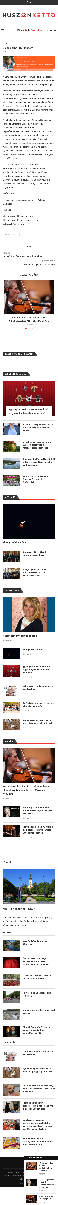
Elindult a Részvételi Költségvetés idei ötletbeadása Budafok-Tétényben (38, 1141)
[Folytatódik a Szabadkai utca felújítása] (11, 997)
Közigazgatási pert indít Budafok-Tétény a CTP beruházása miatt (34, 572)
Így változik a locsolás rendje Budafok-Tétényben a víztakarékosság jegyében (37, 445)
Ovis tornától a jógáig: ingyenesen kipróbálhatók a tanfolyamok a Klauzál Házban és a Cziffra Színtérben (37, 1124)
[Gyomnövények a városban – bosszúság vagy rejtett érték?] (11, 724)
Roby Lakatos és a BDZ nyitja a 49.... (47, 1197)
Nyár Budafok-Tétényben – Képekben (36, 943)
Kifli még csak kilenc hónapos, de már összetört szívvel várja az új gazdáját (39, 1088)
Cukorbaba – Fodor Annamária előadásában (38, 687)
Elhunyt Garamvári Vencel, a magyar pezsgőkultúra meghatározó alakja (36, 1030)
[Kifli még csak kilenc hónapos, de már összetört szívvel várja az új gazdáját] (11, 1090)
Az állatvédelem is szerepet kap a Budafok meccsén (38, 704)
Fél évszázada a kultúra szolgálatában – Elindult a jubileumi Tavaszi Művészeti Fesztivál (26, 790)
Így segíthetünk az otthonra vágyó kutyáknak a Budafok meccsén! (36, 669)
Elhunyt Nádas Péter (33, 649)
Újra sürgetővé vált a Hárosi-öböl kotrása (39, 1011)
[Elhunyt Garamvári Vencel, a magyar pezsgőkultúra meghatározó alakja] (11, 1031)
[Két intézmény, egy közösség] (29, 614)
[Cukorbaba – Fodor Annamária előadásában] (11, 690)
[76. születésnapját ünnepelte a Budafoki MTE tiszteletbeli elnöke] (11, 429)
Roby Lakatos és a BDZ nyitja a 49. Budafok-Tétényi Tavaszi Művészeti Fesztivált (38, 830)
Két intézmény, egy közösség (20, 635)
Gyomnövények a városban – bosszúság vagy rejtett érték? (37, 722)
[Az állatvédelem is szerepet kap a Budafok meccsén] (11, 707)
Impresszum (13, 1172)
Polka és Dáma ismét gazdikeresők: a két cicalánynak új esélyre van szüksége (38, 1106)
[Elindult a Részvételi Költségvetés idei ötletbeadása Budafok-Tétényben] (11, 1143)
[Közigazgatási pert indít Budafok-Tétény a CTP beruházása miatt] (11, 573)
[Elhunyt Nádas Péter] (11, 653)
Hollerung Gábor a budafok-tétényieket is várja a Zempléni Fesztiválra (38, 810)
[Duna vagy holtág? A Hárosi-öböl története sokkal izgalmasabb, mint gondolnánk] (11, 463)
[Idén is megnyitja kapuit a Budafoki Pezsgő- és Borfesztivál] (11, 480)
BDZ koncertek (11, 234)
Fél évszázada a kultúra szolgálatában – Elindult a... (46, 1167)
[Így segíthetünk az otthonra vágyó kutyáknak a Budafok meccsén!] (11, 671)
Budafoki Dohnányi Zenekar (12, 44)
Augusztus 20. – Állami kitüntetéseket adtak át (34, 554)
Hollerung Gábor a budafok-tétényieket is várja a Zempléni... (47, 1183)
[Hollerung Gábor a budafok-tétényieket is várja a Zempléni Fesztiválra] (11, 811)
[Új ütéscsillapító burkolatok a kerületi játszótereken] (11, 980)
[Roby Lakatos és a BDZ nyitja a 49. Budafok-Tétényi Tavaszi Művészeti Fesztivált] (11, 831)
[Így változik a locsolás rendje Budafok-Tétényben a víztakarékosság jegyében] (11, 446)
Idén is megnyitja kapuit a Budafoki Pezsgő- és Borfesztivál (35, 479)
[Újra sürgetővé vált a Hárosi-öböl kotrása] (11, 1014)
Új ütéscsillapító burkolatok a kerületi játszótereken (37, 977)
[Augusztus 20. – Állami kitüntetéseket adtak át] (11, 556)
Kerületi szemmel (13, 1176)
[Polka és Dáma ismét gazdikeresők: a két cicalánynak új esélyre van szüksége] (11, 1107)
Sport (22, 1179)
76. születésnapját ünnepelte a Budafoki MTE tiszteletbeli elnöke (38, 428)
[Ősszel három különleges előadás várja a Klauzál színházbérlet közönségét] (11, 962)
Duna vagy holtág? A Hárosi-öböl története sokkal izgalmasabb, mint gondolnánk (39, 462)
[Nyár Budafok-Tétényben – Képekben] (11, 945)
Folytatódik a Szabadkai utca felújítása (37, 994)
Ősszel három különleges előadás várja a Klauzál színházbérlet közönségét (36, 961)
